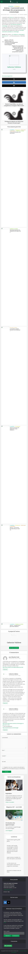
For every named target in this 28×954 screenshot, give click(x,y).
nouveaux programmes (7, 76)
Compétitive (10, 6)
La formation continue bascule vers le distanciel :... (15, 330)
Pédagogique (17, 6)
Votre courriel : (7, 931)
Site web (4, 761)
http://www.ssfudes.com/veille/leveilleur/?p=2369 (13, 667)
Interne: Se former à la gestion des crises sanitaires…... (14, 428)
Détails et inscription (10, 802)
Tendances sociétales (20, 130)
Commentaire (5, 737)
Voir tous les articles (14, 647)
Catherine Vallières (23, 14)
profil (5, 922)
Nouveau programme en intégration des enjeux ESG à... (15, 231)
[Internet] (8, 902)
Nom (3, 750)
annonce (11, 17)
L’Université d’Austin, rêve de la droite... (15, 133)
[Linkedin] (5, 902)
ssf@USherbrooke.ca (8, 889)
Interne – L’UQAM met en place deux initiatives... (15, 626)
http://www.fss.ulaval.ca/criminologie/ (10, 727)
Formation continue (13, 327)
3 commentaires (13, 14)
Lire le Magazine (9, 830)
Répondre (5, 669)
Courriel (4, 756)
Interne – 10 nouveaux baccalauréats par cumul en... (15, 528)
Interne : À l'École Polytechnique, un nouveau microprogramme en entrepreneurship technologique (11, 42)
